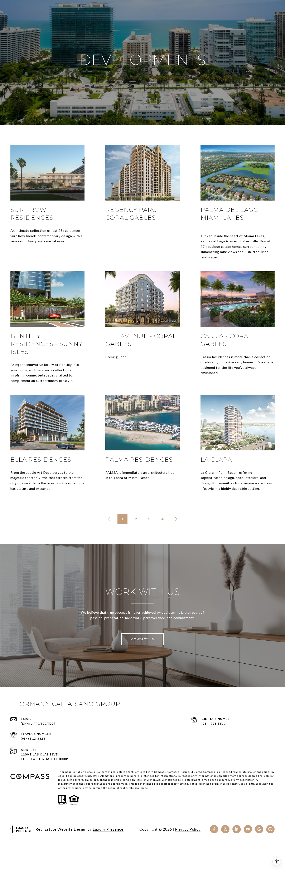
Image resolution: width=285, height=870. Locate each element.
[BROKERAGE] (270, 829)
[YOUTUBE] (248, 829)
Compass (173, 771)
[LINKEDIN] (236, 829)
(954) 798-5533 (214, 723)
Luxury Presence (108, 829)
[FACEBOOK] (214, 829)
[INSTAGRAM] (225, 829)
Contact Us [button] (142, 639)
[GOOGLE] (259, 829)
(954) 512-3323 (33, 738)
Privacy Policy (188, 829)
